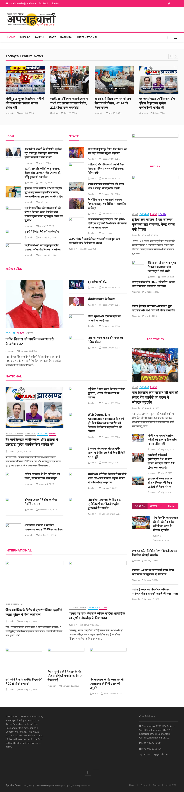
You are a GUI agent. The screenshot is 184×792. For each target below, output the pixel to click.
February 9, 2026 (109, 462)
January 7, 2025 (150, 560)
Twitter (55, 3)
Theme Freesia (42, 785)
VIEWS (29, 333)
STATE (52, 37)
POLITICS (13, 88)
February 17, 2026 (110, 437)
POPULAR (24, 88)
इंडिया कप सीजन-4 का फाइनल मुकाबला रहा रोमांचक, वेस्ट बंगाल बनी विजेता (153, 224)
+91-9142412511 (151, 743)
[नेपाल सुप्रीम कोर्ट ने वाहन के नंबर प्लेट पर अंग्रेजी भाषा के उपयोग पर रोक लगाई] (66, 657)
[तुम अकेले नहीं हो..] (76, 284)
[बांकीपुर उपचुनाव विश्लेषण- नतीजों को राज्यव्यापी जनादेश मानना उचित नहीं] (25, 80)
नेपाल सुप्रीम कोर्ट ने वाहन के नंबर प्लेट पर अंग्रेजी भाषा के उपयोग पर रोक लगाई (65, 676)
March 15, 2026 (151, 235)
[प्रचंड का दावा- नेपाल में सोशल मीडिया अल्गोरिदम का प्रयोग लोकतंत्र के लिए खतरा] (98, 581)
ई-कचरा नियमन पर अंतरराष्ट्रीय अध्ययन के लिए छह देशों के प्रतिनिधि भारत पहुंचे (106, 452)
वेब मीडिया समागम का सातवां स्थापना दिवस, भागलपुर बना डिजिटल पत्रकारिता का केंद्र (107, 203)
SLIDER (34, 88)
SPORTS (162, 214)
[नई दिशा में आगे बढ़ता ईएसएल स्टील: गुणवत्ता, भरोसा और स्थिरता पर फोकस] (13, 248)
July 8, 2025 (107, 233)
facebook (43, 3)
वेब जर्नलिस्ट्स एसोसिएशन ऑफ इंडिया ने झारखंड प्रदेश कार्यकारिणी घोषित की (157, 103)
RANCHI (39, 37)
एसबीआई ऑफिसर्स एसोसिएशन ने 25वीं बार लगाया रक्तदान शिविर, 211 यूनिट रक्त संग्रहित (69, 103)
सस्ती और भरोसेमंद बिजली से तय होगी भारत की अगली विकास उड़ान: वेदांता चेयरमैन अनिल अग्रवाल (107, 478)
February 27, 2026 (47, 237)
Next (176, 56)
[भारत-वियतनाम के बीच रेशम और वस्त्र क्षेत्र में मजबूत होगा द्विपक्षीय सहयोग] (76, 186)
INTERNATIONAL (87, 37)
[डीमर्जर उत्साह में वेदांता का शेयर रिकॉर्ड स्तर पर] (13, 503)
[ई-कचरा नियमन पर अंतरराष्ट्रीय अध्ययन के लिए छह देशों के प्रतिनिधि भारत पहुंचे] (76, 452)
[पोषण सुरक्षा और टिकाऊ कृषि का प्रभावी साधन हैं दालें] (76, 320)
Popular (139, 505)
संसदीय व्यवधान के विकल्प (101, 299)
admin (11, 113)
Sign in (144, 785)
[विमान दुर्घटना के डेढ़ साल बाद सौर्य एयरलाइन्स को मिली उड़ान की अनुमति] (108, 661)
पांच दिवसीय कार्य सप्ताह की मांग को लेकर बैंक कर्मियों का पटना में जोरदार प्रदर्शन (155, 397)
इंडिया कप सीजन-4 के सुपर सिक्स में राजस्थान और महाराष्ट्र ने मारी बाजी (162, 267)
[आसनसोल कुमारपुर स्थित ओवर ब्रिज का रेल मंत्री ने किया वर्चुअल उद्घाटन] (76, 152)
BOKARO (24, 37)
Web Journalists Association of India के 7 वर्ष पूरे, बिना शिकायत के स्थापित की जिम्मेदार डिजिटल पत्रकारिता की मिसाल (106, 423)
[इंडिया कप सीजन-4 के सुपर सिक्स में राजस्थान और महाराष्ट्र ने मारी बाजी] (138, 265)
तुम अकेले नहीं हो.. (97, 281)
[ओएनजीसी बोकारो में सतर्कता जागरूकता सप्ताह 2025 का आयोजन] (13, 528)
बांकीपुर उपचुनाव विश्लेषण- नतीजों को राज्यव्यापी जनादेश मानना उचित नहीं (25, 103)
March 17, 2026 (46, 226)
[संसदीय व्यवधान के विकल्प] (76, 301)
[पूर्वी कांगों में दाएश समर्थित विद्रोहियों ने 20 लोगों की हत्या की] (24, 661)
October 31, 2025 (47, 535)
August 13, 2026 (151, 408)
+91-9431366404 (151, 748)
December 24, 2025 (48, 509)
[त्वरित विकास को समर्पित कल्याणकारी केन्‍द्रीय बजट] (34, 304)
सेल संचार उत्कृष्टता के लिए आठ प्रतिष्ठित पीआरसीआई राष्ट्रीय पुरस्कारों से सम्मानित (104, 504)
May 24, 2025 (150, 316)
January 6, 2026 (109, 488)
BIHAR (56, 84)
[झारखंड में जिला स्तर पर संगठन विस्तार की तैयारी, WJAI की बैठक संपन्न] (114, 80)
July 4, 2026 (159, 113)
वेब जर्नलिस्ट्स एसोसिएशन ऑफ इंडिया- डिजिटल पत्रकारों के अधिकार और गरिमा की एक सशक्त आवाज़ (107, 223)
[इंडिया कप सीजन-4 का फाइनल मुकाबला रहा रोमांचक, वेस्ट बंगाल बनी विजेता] (155, 192)
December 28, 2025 (111, 213)
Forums (156, 785)
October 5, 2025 (151, 292)
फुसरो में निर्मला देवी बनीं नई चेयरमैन (42, 231)
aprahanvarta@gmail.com (22, 3)
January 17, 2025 (151, 599)
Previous (170, 56)
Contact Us (171, 785)
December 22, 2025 (111, 513)
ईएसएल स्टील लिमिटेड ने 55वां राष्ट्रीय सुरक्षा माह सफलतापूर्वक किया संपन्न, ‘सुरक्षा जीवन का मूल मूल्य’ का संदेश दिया (44, 192)
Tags (171, 505)
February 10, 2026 (110, 158)
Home (11, 37)
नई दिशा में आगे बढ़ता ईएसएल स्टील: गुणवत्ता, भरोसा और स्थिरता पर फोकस (106, 393)
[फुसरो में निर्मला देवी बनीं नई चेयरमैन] (13, 235)
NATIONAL (66, 37)
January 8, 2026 (46, 484)
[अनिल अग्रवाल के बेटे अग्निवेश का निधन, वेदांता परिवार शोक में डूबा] (13, 477)
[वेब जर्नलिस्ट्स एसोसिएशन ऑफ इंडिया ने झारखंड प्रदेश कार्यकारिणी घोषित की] (34, 407)
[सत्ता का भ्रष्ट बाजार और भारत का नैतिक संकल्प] (76, 342)
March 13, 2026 (167, 276)
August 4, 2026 (26, 113)
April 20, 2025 (89, 248)
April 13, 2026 (45, 182)
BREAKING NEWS (70, 84)
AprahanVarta (13, 785)
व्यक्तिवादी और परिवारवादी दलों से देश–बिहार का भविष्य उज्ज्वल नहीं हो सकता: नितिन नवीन (106, 168)
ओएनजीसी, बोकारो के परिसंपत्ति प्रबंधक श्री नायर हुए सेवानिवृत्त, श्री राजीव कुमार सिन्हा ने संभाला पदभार (43, 153)
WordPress (55, 785)
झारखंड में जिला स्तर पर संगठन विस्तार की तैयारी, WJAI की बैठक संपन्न (113, 103)
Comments (155, 505)
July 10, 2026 (114, 113)
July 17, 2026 (70, 113)
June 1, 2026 (44, 163)
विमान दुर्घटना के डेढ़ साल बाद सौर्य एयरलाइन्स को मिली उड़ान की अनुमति (107, 683)
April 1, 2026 (44, 202)
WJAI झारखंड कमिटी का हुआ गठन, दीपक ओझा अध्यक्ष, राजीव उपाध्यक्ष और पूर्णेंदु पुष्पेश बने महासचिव (43, 172)
